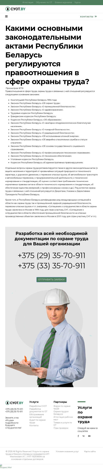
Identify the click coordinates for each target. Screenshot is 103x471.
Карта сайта (90, 451)
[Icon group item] (78, 436)
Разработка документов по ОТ (38, 410)
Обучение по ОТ (44, 2)
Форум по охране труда (62, 407)
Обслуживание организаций (36, 415)
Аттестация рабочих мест (63, 418)
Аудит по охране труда (37, 421)
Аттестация (27, 2)
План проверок (61, 428)
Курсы (78, 2)
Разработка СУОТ (38, 406)
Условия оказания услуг (67, 451)
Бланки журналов (63, 2)
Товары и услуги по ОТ (63, 423)
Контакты (87, 16)
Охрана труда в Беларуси (61, 412)
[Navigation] (6, 16)
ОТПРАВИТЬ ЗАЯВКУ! (51, 279)
